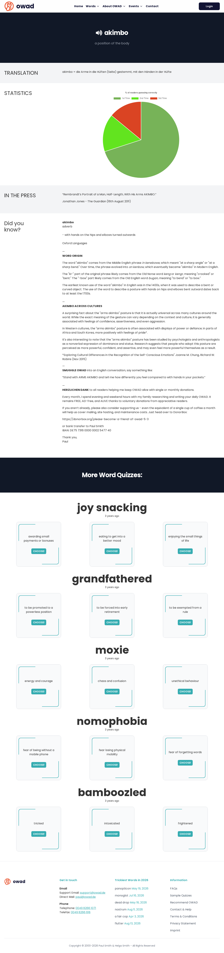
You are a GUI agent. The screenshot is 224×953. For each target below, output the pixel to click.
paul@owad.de (85, 897)
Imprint (175, 930)
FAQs (173, 888)
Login (209, 6)
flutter (119, 923)
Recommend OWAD (184, 902)
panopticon (123, 888)
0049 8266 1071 (86, 908)
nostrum (121, 909)
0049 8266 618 (80, 912)
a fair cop (121, 916)
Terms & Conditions (183, 916)
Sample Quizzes (181, 895)
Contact (152, 6)
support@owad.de (92, 893)
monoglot (121, 895)
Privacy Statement (183, 923)
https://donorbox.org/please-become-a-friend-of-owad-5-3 (105, 419)
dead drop (122, 902)
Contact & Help (180, 909)
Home (78, 6)
